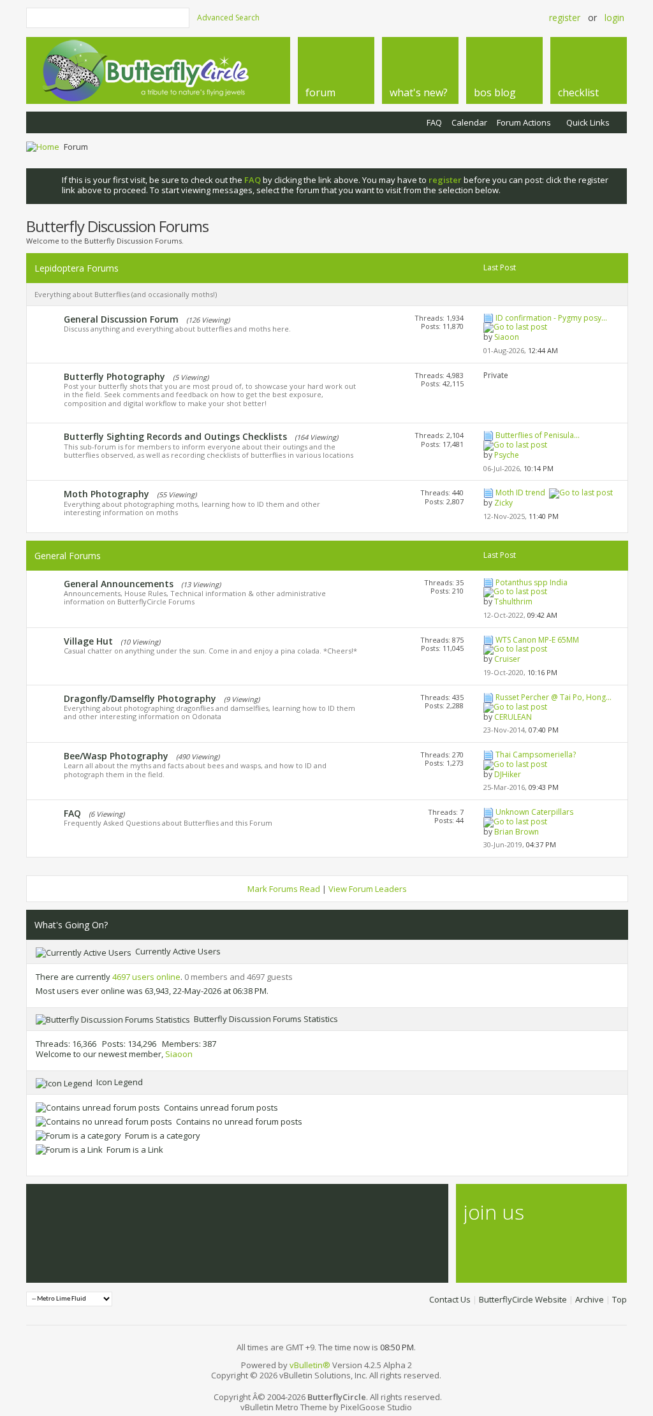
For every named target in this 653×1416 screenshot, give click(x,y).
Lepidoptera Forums (76, 268)
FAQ (434, 122)
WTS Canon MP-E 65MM (537, 639)
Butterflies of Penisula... (537, 435)
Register (564, 17)
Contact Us (450, 1299)
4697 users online (146, 976)
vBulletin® (310, 1365)
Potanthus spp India (531, 582)
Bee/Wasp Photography (116, 756)
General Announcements (118, 584)
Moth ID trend (520, 492)
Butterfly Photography (114, 376)
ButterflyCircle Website (523, 1299)
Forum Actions (524, 122)
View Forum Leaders (367, 888)
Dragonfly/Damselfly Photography (140, 698)
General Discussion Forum (121, 319)
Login (614, 17)
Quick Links (588, 122)
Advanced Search (228, 17)
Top (619, 1299)
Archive (589, 1299)
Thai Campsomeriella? (535, 754)
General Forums (67, 556)
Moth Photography (106, 494)
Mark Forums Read (283, 888)
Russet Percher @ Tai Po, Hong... (553, 697)
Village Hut (88, 641)
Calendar (469, 122)
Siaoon (179, 1054)
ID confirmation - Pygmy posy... (551, 317)
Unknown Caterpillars (534, 812)
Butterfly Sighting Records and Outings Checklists (175, 436)
